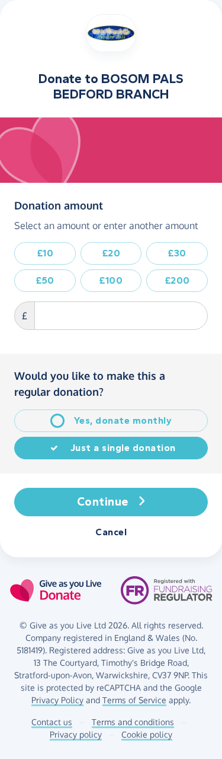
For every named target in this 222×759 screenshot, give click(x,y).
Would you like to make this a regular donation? (89, 383)
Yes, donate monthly (123, 420)
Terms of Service (134, 700)
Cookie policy (146, 734)
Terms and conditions (133, 722)
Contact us (51, 722)
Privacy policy (76, 734)
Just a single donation (123, 447)
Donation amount (58, 205)
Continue (102, 502)
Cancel (111, 532)
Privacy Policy (57, 700)
